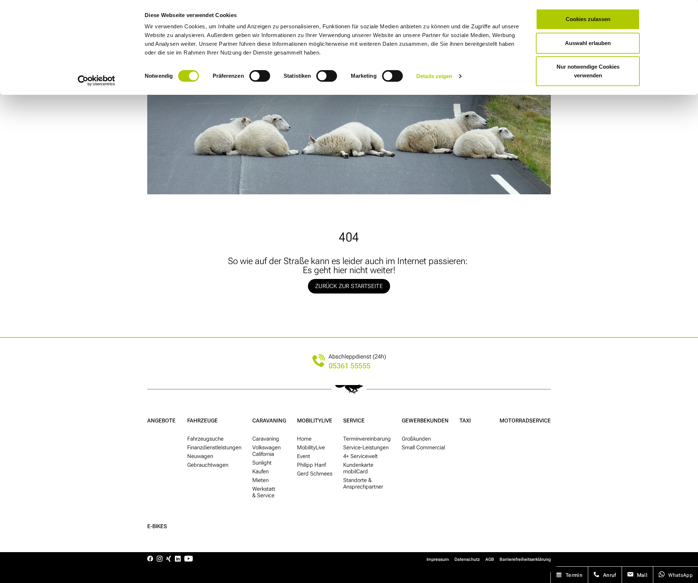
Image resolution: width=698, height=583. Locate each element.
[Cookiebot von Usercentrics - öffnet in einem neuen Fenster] (96, 80)
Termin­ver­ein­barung (367, 439)
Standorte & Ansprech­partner (363, 483)
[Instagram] (160, 559)
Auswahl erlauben (588, 43)
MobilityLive (314, 420)
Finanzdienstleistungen (214, 447)
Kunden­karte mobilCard (358, 468)
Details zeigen (434, 76)
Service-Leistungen (366, 447)
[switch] (259, 76)
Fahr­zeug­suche (205, 439)
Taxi (465, 420)
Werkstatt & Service (263, 492)
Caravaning (269, 420)
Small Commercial (423, 447)
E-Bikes (157, 526)
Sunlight (262, 462)
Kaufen (260, 471)
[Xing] (168, 559)
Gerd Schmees (314, 473)
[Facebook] (150, 559)
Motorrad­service (525, 420)
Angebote (161, 420)
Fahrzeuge (202, 420)
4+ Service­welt (360, 456)
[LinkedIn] (178, 559)
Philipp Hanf (311, 465)
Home (304, 439)
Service (354, 420)
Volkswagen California (266, 450)
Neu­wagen (200, 456)
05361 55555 (349, 366)
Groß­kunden (416, 439)
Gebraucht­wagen (207, 465)
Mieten (260, 480)
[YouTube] (188, 559)
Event (303, 456)
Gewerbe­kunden (425, 420)
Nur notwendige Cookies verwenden (588, 71)
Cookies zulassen (588, 19)
